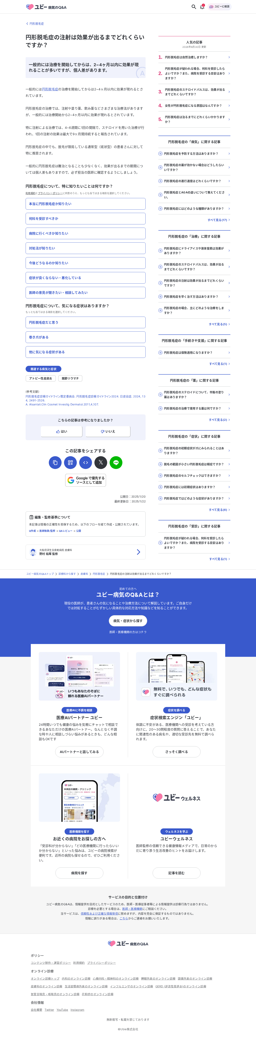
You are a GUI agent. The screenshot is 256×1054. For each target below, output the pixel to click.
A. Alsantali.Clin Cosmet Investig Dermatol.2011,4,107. (62, 404)
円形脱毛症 (50, 89)
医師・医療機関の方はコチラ (128, 632)
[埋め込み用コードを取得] (85, 462)
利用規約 (30, 193)
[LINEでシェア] (116, 462)
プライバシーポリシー (50, 193)
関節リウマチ (70, 378)
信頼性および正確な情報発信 (99, 913)
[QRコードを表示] (70, 462)
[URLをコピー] (55, 462)
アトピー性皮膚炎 (40, 378)
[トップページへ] (128, 947)
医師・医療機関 (132, 908)
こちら (124, 918)
